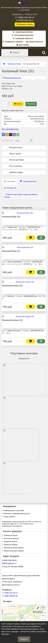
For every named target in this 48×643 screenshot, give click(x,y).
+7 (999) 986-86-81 (10, 596)
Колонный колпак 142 (12, 320)
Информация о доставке (13, 510)
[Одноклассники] (7, 134)
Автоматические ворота (13, 548)
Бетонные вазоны (24, 35)
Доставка (24, 45)
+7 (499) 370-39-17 (25, 17)
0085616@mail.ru (26, 20)
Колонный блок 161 (11, 216)
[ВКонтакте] (3, 134)
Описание (11, 181)
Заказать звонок (26, 24)
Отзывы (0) (11, 188)
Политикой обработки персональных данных (20, 629)
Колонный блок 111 (11, 251)
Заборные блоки (24, 32)
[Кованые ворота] (24, 394)
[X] (10, 134)
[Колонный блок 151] (24, 78)
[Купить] (31, 237)
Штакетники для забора (13, 551)
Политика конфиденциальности (16, 513)
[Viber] (14, 134)
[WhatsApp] (17, 134)
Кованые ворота (24, 38)
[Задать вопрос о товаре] (31, 140)
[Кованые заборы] (21, 460)
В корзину (31, 104)
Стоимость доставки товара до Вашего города (21, 195)
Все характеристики (10, 129)
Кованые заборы (14, 42)
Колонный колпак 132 (12, 285)
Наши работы (36, 42)
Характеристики (29, 181)
